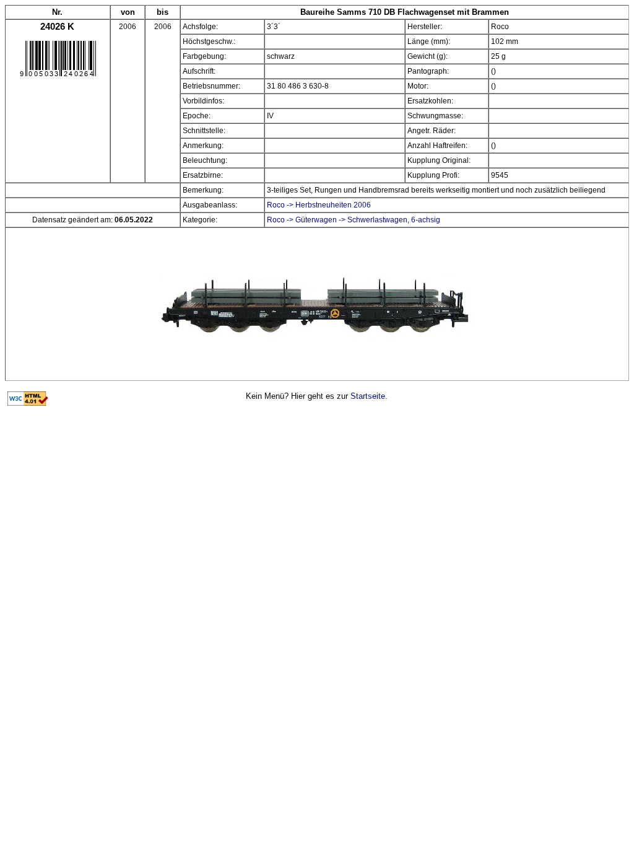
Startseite (367, 396)
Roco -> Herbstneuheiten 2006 (319, 205)
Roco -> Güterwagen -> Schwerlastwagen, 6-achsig (353, 220)
